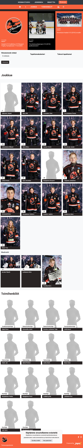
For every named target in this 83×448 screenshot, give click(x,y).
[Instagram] (63, 7)
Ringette (51, 2)
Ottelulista (5, 62)
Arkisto (63, 2)
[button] (10, 99)
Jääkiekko (38, 2)
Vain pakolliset (47, 440)
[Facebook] (78, 437)
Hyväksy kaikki (36, 440)
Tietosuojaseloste (7, 445)
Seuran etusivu (24, 2)
